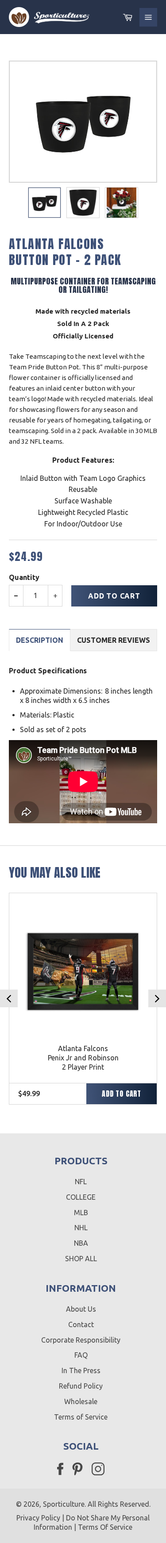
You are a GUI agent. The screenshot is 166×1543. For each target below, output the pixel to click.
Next (157, 998)
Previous (9, 998)
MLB (81, 1213)
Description (39, 640)
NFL (81, 1182)
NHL (81, 1228)
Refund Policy (81, 1386)
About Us (81, 1309)
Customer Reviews (113, 640)
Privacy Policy (38, 1518)
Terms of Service (81, 1417)
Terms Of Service (105, 1527)
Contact (81, 1324)
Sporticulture (64, 1504)
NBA (81, 1243)
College (81, 1197)
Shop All (81, 1259)
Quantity (24, 577)
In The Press (81, 1370)
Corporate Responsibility (80, 1340)
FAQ (81, 1355)
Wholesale (80, 1401)
